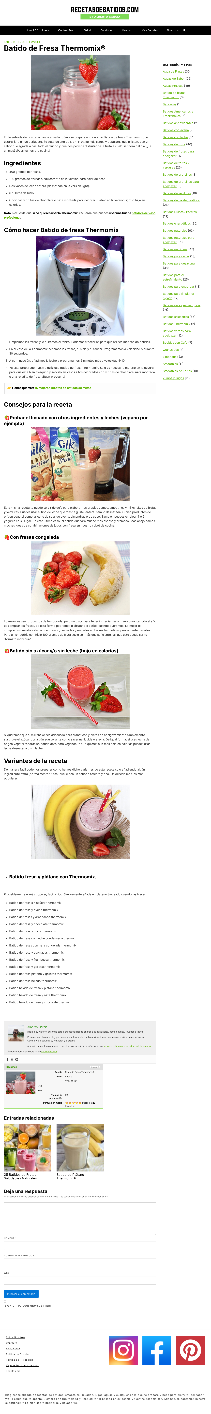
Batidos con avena (176, 130)
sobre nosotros (49, 1051)
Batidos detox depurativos (181, 200)
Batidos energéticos (177, 223)
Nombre (10, 1238)
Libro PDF (32, 30)
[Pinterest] (16, 1059)
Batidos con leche (175, 137)
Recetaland (13, 1371)
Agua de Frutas (173, 71)
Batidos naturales (175, 230)
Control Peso (66, 30)
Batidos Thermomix (176, 324)
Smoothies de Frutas (177, 371)
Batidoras (106, 30)
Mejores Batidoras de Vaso (22, 1365)
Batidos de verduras (177, 193)
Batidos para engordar (178, 286)
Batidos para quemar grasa (181, 305)
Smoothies (170, 364)
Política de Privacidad (19, 1359)
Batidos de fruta (174, 144)
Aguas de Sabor (174, 78)
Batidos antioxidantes (178, 123)
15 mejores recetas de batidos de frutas (62, 388)
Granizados (171, 349)
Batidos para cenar (176, 256)
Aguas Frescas (173, 85)
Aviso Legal (13, 1348)
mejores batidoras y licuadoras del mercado (127, 1046)
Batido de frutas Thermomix (22, 41)
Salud (87, 30)
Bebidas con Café (175, 342)
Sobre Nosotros (15, 1337)
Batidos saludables (176, 317)
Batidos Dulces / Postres (180, 212)
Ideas (45, 30)
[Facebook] (7, 1059)
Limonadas (170, 356)
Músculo (127, 30)
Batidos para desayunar (179, 263)
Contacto (11, 1342)
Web (6, 1273)
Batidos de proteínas (177, 174)
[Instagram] (12, 1059)
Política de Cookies (18, 1354)
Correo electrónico (19, 1255)
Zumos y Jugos (173, 378)
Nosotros (173, 30)
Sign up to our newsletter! (28, 1305)
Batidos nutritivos (175, 249)
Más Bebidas (150, 30)
